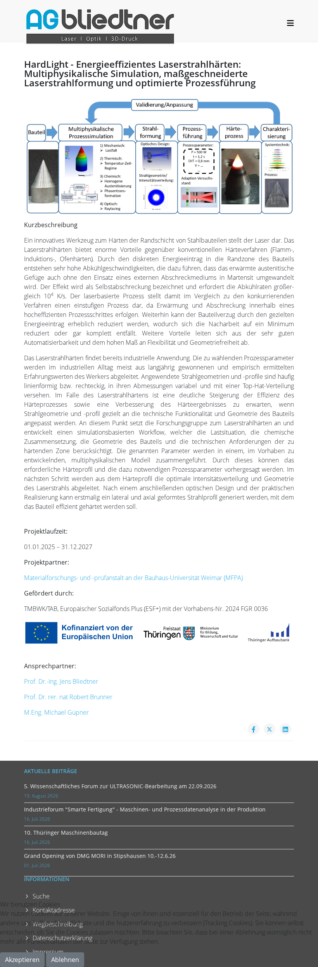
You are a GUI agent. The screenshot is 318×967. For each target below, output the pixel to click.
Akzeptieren (22, 959)
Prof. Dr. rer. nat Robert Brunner (68, 697)
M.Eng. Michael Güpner (56, 712)
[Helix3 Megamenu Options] (290, 23)
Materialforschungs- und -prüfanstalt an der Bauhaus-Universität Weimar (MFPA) (133, 577)
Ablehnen (65, 959)
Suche (41, 896)
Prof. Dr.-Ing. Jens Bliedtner (61, 681)
